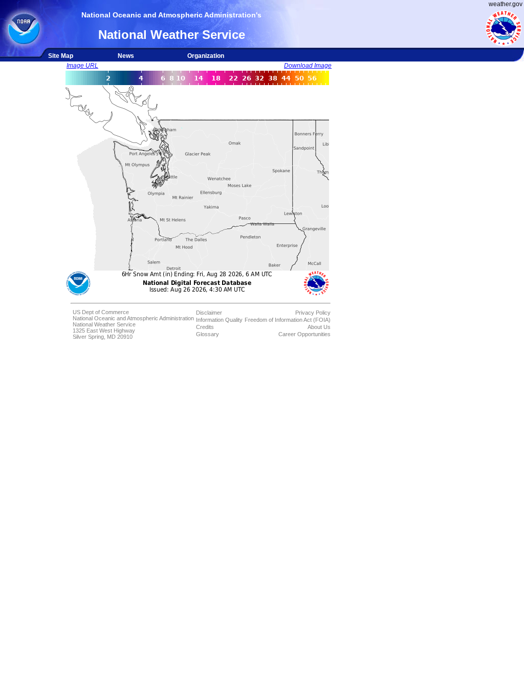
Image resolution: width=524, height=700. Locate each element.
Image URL (82, 65)
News (126, 55)
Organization (205, 55)
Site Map (60, 55)
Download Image (308, 65)
